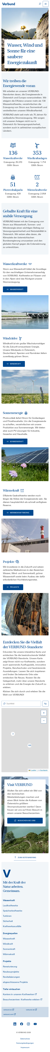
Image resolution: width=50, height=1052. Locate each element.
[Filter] (45, 704)
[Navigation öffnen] (46, 4)
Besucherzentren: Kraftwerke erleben (21, 999)
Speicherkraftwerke (12, 910)
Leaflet (33, 770)
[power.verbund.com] (7, 873)
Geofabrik (44, 770)
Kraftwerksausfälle (12, 926)
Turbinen (7, 916)
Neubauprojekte (11, 971)
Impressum (25, 1047)
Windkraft (8, 944)
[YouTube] (35, 1024)
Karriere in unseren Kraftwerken (19, 994)
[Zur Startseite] (8, 4)
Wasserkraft (9, 938)
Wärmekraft (9, 954)
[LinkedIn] (14, 1024)
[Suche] (40, 4)
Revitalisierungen (11, 977)
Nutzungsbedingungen (25, 1043)
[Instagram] (28, 1024)
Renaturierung (10, 966)
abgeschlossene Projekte (15, 982)
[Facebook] (21, 1024)
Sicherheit (8, 921)
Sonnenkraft (9, 949)
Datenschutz (25, 1039)
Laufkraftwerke (10, 905)
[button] (13, 734)
